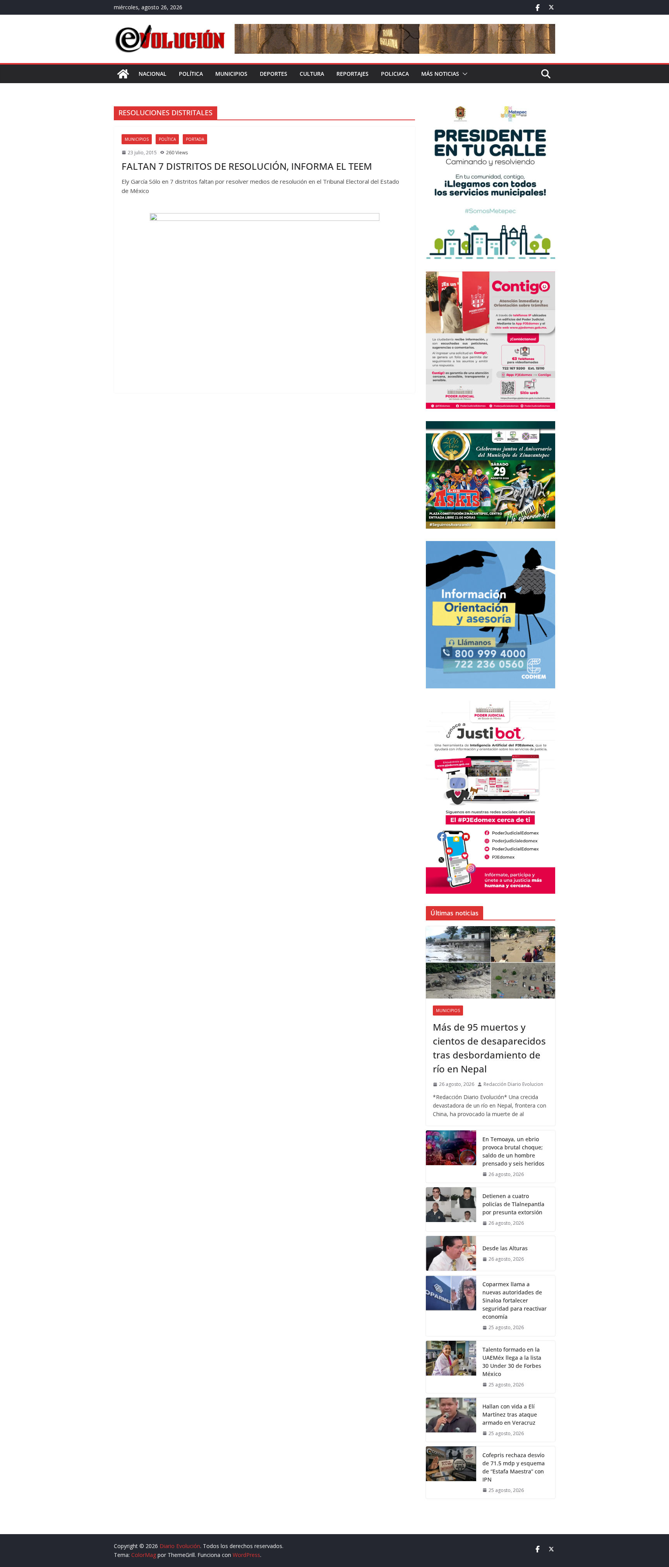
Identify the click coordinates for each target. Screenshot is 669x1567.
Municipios (231, 73)
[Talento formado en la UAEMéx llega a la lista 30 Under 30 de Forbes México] (451, 1367)
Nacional (152, 73)
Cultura (312, 73)
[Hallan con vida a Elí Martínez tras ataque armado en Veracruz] (451, 1420)
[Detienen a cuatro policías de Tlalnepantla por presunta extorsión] (451, 1209)
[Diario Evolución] (123, 74)
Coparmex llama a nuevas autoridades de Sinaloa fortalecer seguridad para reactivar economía (514, 1300)
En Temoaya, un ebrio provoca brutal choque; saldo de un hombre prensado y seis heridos (513, 1151)
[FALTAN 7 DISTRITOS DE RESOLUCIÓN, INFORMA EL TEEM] (264, 299)
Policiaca (395, 73)
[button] (463, 73)
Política (191, 73)
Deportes (273, 73)
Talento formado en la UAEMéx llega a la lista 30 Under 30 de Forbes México (511, 1362)
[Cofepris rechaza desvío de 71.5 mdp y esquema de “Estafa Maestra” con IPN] (451, 1472)
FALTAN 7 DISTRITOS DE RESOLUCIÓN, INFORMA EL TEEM (247, 166)
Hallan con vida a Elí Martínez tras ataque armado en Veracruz (509, 1414)
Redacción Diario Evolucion (513, 1084)
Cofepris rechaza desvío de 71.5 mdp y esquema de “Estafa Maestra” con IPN (513, 1467)
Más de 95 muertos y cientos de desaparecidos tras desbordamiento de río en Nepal (489, 1048)
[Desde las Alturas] (451, 1253)
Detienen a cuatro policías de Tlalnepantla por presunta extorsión (513, 1204)
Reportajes (352, 73)
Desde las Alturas (505, 1248)
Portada (195, 139)
